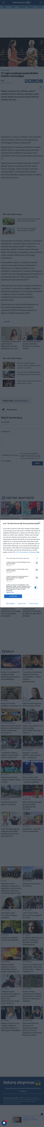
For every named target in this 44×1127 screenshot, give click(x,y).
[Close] (40, 524)
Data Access (22, 603)
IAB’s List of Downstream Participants (24, 552)
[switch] (36, 563)
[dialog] (22, 563)
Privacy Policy (33, 603)
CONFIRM (13, 596)
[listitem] (22, 558)
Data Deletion (10, 603)
